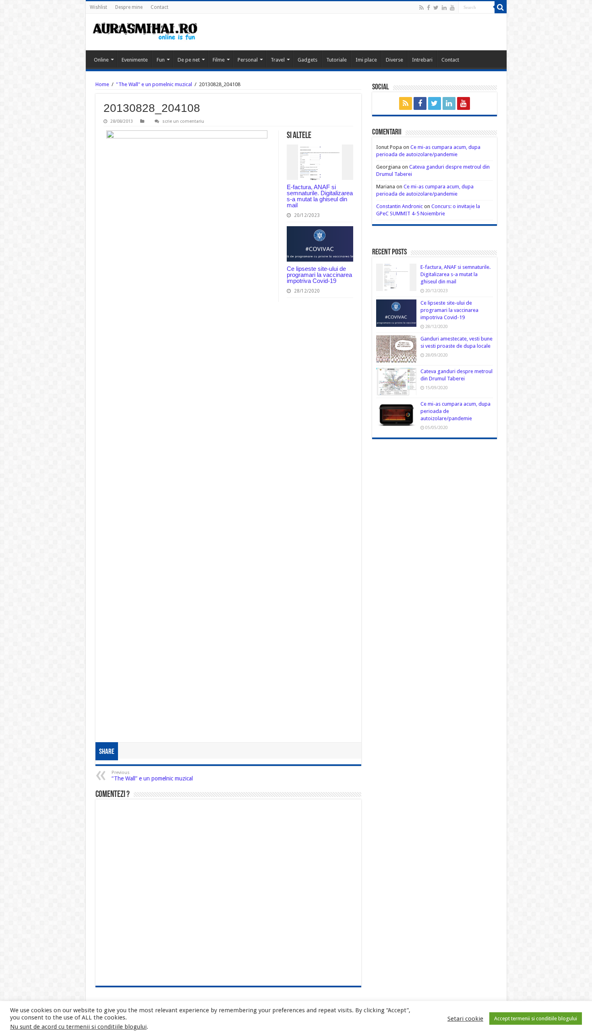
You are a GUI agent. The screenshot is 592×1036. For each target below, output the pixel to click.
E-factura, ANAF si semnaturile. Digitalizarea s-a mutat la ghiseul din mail (320, 196)
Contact (159, 7)
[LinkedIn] (444, 7)
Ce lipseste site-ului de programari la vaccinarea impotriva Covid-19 (319, 274)
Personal (248, 60)
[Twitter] (436, 7)
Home (102, 84)
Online (101, 60)
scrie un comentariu (183, 121)
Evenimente (135, 60)
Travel (278, 60)
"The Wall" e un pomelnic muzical (154, 84)
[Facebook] (428, 7)
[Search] (501, 7)
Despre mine (129, 7)
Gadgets (307, 60)
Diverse (394, 60)
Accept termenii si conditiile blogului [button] (535, 1018)
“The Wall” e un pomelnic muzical (152, 776)
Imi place (366, 60)
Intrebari (422, 60)
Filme (219, 60)
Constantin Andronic (399, 206)
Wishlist (98, 7)
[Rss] (421, 7)
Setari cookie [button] (465, 1018)
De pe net (189, 60)
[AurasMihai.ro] (145, 32)
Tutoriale (336, 60)
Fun (161, 60)
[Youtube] (452, 7)
